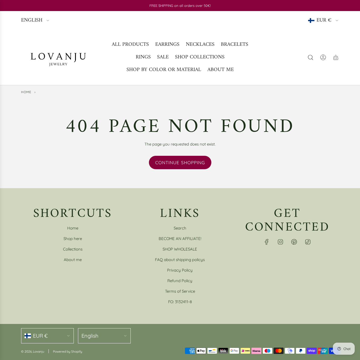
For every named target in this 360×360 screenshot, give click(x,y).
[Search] (310, 57)
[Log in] (323, 57)
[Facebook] (266, 242)
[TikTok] (307, 242)
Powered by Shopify (67, 351)
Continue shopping (180, 162)
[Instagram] (280, 242)
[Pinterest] (294, 242)
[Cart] (335, 57)
